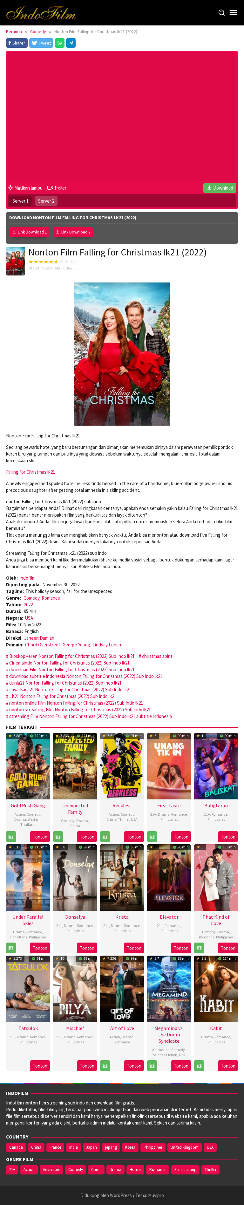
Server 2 (46, 201)
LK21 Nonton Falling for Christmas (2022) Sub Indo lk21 (62, 696)
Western (34, 819)
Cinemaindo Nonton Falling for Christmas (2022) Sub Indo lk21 (69, 663)
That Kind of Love (216, 920)
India (73, 1147)
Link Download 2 (75, 232)
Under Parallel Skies (28, 920)
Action (20, 814)
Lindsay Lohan (106, 645)
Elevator (169, 917)
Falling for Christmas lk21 (30, 472)
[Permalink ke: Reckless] (122, 766)
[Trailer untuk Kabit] (199, 1065)
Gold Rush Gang (28, 805)
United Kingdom (185, 1147)
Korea (130, 1147)
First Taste (169, 805)
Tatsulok (28, 1028)
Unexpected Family (75, 808)
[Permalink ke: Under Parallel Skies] (28, 877)
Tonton (40, 837)
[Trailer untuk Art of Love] (105, 1065)
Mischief (75, 1028)
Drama (20, 819)
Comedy (31, 598)
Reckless (122, 805)
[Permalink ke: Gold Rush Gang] (28, 766)
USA (29, 618)
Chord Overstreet (42, 645)
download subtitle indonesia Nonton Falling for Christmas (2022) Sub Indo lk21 (85, 676)
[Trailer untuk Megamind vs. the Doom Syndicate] (152, 1065)
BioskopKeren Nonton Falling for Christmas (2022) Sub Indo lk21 (72, 656)
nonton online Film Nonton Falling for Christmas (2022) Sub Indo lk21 (76, 703)
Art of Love (122, 1028)
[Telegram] (71, 43)
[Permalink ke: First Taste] (169, 766)
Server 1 (20, 201)
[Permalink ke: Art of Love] (122, 988)
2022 (28, 605)
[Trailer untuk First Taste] (152, 836)
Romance (51, 598)
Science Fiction (165, 1054)
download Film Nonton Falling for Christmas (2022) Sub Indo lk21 (72, 669)
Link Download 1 (32, 232)
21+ (153, 814)
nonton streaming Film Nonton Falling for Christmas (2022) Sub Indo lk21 (80, 710)
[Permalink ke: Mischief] (75, 988)
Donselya (75, 917)
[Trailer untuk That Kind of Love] (199, 948)
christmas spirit (157, 656)
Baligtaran (216, 805)
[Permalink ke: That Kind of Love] (216, 877)
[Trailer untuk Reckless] (105, 836)
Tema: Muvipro (149, 1195)
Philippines (169, 819)
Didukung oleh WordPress (106, 1195)
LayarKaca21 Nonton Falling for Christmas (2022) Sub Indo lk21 (70, 689)
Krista (122, 917)
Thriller (123, 819)
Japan (91, 1147)
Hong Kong (18, 937)
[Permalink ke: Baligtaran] (216, 766)
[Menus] (233, 12)
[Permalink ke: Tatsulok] (28, 988)
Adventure (51, 1169)
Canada (16, 1147)
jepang (111, 1147)
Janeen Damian (39, 638)
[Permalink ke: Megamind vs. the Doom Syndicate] (169, 988)
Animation (161, 1049)
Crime (111, 819)
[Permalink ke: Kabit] (216, 988)
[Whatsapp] (59, 43)
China (75, 825)
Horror (135, 1169)
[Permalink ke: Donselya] (75, 877)
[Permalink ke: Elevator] (169, 877)
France (55, 1147)
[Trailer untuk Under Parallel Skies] (11, 948)
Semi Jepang (185, 1169)
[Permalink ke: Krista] (122, 877)
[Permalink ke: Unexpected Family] (75, 766)
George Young (76, 645)
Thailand (28, 824)
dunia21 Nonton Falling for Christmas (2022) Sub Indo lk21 (65, 683)
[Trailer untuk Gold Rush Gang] (11, 836)
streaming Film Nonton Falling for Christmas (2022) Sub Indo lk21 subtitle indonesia (90, 716)
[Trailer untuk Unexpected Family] (58, 836)
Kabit (216, 1028)
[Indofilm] (41, 12)
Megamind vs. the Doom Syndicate (169, 1034)
